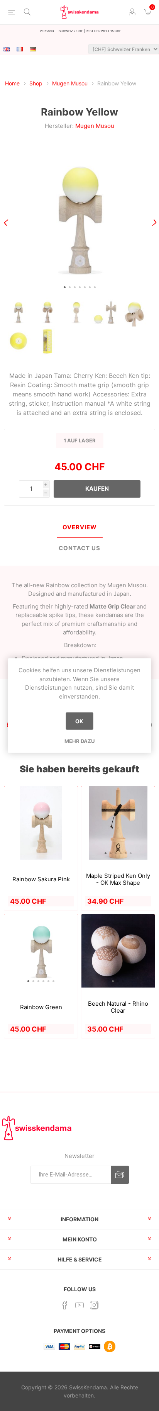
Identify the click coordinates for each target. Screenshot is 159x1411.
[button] (65, 287)
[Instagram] (94, 1305)
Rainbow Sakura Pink (41, 879)
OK (79, 721)
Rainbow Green (41, 1007)
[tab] (79, 528)
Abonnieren (120, 1175)
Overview (80, 527)
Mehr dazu (79, 741)
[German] (33, 49)
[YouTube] (79, 1305)
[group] (118, 823)
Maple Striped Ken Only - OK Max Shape (118, 879)
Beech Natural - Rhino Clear (118, 1007)
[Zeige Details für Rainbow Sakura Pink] (41, 823)
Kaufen (97, 488)
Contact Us (79, 548)
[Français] (20, 49)
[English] (6, 49)
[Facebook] (65, 1305)
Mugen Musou (94, 125)
